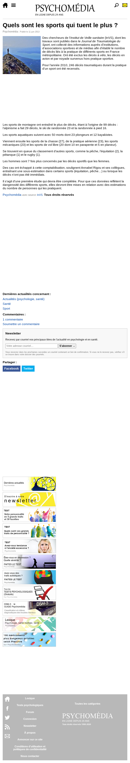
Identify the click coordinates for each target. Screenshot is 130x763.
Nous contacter (30, 756)
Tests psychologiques (30, 705)
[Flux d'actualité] (7, 728)
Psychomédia (10, 31)
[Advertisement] (65, 98)
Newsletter (30, 726)
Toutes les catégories (87, 703)
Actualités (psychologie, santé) (23, 299)
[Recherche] (115, 7)
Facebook (11, 368)
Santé (7, 303)
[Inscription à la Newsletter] (123, 7)
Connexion (30, 719)
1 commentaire (13, 319)
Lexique (30, 698)
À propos (30, 732)
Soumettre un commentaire (21, 324)
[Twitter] (7, 719)
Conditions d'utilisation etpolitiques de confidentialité (29, 748)
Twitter (28, 368)
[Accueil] (6, 7)
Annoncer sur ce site (29, 739)
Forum (30, 712)
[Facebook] (7, 710)
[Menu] (15, 7)
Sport (6, 308)
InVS (40, 195)
